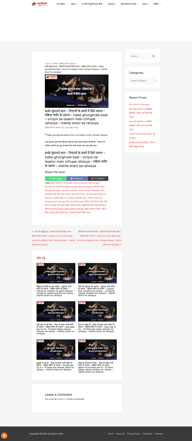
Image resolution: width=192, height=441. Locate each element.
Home (110, 434)
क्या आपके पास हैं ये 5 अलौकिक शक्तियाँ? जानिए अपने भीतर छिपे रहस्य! (140, 125)
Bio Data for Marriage (139, 104)
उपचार (144, 4)
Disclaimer (147, 434)
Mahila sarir (81, 198)
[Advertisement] (96, 24)
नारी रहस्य (60, 205)
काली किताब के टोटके (128, 4)
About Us (120, 434)
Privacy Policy (133, 434)
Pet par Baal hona (74, 201)
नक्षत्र (73, 4)
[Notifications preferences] (4, 436)
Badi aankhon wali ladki (62, 183)
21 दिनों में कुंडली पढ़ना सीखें (92, 4)
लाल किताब (61, 4)
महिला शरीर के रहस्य (52, 127)
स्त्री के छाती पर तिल (92, 209)
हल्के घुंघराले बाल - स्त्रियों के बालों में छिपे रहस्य (72, 212)
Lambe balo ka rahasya (64, 198)
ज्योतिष (155, 4)
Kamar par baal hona (75, 194)
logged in (61, 399)
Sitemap (159, 434)
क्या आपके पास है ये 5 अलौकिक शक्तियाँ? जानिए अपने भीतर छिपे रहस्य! (140, 113)
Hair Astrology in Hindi (88, 186)
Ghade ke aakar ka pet (66, 186)
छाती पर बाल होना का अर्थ (93, 201)
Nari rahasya (59, 201)
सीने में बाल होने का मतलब (54, 209)
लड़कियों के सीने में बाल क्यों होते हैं (94, 205)
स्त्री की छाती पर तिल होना (74, 209)
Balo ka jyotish (80, 183)
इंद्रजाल (111, 4)
